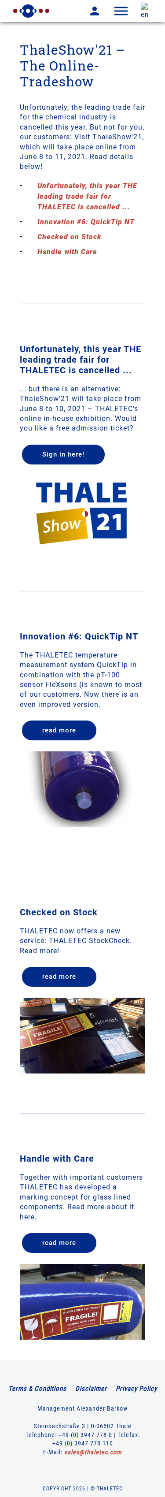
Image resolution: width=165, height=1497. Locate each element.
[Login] (88, 11)
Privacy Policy (136, 1389)
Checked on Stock (69, 237)
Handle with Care (67, 252)
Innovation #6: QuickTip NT (86, 222)
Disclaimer (91, 1389)
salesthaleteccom (93, 1452)
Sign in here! (63, 454)
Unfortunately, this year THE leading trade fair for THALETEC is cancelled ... (87, 196)
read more (59, 730)
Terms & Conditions (37, 1389)
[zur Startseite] (31, 11)
